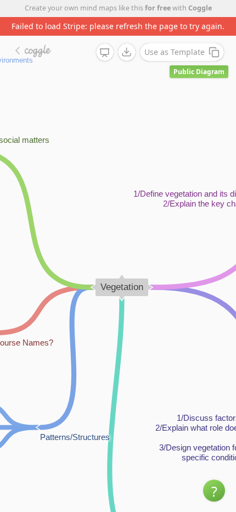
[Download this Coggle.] (127, 52)
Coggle (200, 8)
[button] (214, 491)
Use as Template (174, 52)
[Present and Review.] (105, 53)
